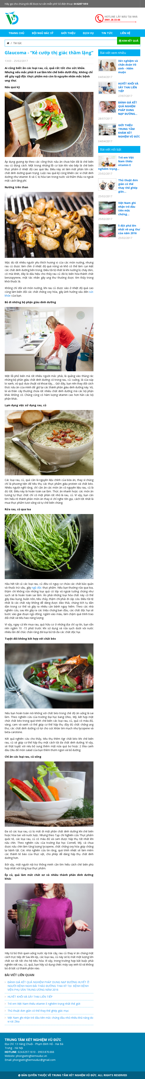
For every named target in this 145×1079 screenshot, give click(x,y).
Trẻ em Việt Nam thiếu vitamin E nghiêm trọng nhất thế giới (44, 1003)
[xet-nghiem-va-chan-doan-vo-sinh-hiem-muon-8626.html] (107, 65)
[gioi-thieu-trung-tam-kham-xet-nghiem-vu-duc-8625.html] (107, 129)
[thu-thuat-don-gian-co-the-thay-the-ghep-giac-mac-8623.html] (107, 184)
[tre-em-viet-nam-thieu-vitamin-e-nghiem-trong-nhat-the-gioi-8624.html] (107, 161)
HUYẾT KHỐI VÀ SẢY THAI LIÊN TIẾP (30, 996)
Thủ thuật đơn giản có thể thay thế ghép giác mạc (38, 1010)
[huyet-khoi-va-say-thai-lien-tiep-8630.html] (107, 87)
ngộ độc (37, 587)
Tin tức (17, 43)
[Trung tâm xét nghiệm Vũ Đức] (12, 17)
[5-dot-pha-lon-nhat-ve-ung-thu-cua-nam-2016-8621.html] (107, 230)
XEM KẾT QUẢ (129, 40)
